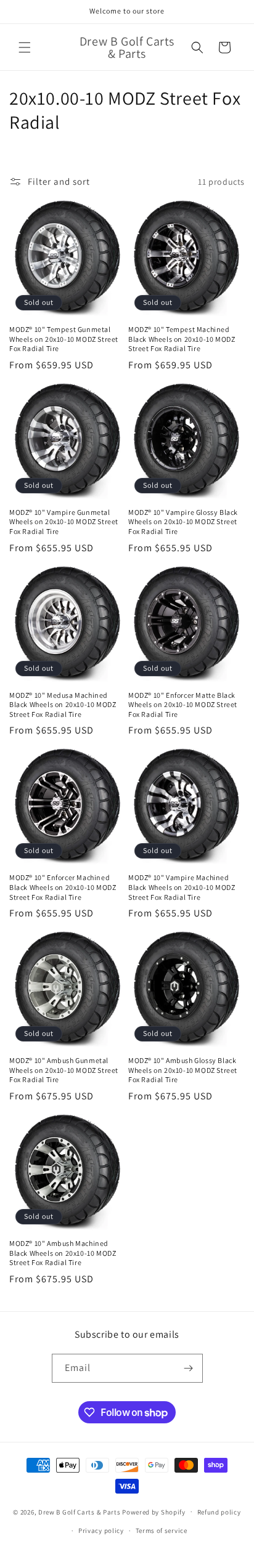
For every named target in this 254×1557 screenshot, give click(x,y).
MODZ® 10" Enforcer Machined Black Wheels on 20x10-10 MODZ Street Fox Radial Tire (62, 887)
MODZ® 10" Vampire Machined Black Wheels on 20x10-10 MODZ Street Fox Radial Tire (181, 887)
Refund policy (219, 1512)
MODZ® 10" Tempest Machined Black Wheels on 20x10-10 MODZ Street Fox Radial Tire (181, 339)
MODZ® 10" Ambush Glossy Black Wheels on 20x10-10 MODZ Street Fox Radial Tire (182, 1070)
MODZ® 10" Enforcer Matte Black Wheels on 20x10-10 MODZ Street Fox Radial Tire (182, 704)
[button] (24, 47)
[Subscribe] (188, 1368)
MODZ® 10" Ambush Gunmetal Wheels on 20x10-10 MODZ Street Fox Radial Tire (63, 1070)
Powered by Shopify (154, 1511)
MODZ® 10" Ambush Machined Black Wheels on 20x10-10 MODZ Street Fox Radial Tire (62, 1253)
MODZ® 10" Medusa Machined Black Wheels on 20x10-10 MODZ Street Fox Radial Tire (62, 704)
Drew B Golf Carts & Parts (80, 1511)
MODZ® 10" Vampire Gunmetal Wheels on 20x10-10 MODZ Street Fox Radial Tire (63, 522)
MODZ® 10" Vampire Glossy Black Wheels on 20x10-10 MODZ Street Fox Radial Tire (183, 522)
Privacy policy (101, 1530)
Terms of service (161, 1530)
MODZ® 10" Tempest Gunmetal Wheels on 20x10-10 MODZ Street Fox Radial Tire (63, 339)
